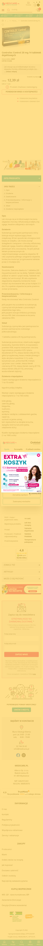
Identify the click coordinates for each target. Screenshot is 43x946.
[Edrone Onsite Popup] (21, 473)
